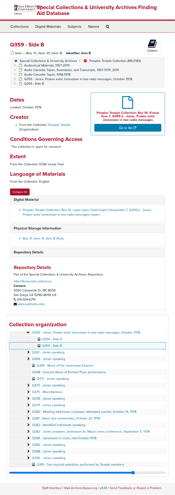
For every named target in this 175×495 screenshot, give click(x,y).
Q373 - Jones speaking (48, 385)
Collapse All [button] (20, 192)
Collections (19, 26)
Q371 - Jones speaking (53, 379)
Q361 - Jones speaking (48, 352)
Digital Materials (48, 26)
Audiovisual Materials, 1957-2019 (46, 65)
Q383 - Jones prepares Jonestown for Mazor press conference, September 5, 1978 (91, 432)
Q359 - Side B (52, 346)
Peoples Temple (59, 125)
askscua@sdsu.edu (31, 304)
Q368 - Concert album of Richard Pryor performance (69, 372)
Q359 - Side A (52, 339)
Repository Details (29, 252)
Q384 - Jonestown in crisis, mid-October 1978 (64, 438)
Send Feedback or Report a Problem (135, 488)
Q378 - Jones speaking (48, 399)
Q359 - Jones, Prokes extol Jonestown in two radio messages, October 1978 (78, 79)
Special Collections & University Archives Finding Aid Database (97, 10)
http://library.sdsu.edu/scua (32, 281)
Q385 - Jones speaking (48, 445)
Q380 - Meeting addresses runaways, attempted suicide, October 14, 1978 (84, 412)
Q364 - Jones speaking (48, 359)
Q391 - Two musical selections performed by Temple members (80, 465)
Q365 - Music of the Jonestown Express (65, 365)
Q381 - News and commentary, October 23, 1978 (66, 418)
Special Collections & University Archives (48, 61)
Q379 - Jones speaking (48, 405)
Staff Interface (52, 488)
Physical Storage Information (37, 228)
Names (93, 26)
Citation (152, 51)
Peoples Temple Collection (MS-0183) (115, 61)
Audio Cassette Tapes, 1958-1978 (47, 75)
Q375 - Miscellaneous (47, 392)
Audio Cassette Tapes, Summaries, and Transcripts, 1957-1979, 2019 (71, 70)
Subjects (74, 26)
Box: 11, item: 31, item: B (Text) (43, 238)
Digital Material (26, 199)
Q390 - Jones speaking (48, 458)
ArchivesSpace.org (84, 488)
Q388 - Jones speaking (48, 451)
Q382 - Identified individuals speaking (58, 425)
